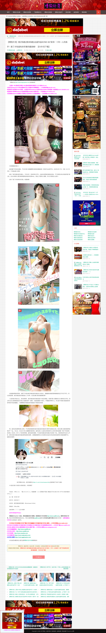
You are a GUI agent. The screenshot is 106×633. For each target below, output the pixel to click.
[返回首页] (7, 36)
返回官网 (76, 12)
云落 (73, 631)
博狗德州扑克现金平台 (79, 233)
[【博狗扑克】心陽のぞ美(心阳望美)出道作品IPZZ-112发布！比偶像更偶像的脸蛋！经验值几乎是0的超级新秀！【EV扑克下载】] (14, 577)
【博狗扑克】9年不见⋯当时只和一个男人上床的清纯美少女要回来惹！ (54, 567)
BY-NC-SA (49, 546)
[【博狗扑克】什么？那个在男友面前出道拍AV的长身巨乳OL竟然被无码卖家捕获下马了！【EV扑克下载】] (47, 577)
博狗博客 (84, 12)
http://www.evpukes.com (21, 533)
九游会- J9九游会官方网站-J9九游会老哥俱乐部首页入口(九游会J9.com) (28, 85)
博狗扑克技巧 (58, 12)
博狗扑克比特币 (91, 237)
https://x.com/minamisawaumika (41, 482)
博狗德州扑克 (77, 232)
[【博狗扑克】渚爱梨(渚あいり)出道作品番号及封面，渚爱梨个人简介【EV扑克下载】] (30, 577)
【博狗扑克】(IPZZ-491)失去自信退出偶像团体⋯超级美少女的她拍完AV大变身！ (22, 567)
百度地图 (53, 631)
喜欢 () (39, 557)
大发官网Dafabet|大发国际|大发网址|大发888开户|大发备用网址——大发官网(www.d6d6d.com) (32, 93)
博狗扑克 (20, 50)
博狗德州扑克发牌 (92, 232)
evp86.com (37, 518)
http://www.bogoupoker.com (23, 82)
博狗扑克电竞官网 (78, 239)
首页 (8, 12)
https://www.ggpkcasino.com (23, 537)
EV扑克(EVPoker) (16, 513)
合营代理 (48, 631)
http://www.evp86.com (53, 516)
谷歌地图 (59, 631)
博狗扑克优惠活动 (78, 235)
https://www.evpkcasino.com (22, 535)
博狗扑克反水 (91, 235)
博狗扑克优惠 (27, 12)
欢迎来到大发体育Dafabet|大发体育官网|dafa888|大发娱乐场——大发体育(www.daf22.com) (31, 91)
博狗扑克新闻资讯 (78, 237)
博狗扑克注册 (16, 12)
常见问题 (68, 12)
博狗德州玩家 (12, 36)
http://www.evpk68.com (22, 531)
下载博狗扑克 (37, 12)
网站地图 (64, 631)
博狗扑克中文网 (28, 540)
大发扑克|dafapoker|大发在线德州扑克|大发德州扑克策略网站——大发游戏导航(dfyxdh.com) (31, 87)
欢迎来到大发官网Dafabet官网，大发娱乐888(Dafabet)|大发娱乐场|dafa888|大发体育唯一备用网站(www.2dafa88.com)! (38, 89)
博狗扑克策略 (91, 239)
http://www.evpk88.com (24, 529)
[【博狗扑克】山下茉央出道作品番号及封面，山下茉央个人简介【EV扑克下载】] (63, 577)
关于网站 (43, 631)
